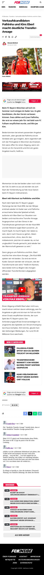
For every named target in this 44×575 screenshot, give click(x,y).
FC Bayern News (14, 490)
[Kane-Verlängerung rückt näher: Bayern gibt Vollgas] (9, 377)
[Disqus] (22, 447)
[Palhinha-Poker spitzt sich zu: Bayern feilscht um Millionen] (9, 351)
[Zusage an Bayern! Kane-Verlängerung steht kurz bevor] (22, 509)
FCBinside (5, 16)
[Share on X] (9, 37)
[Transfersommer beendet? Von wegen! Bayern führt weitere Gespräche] (9, 364)
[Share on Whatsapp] (12, 37)
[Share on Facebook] (5, 37)
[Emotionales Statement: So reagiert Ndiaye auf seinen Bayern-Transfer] (22, 526)
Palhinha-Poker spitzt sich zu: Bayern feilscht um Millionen (28, 350)
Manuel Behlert (12, 43)
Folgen (34, 101)
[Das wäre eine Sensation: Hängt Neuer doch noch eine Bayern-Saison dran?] (22, 501)
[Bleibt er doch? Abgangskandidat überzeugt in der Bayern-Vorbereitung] (22, 492)
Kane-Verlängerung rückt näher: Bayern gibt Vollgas (27, 377)
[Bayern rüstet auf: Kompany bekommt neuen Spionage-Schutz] (22, 518)
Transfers (11, 16)
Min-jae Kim (15, 405)
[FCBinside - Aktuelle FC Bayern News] (22, 2)
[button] (4, 2)
